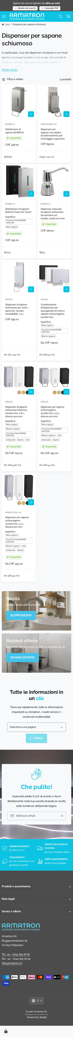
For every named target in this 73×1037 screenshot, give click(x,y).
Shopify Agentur (29, 1014)
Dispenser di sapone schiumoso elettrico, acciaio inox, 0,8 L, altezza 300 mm (16, 412)
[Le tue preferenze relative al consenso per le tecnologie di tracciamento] (6, 1031)
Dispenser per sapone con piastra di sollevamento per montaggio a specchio (53, 134)
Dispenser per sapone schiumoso (29, 24)
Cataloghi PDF (51, 8)
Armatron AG (40, 1011)
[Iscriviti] (62, 816)
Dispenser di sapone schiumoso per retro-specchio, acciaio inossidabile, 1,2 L (16, 309)
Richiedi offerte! (22, 657)
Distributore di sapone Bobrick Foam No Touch (18, 211)
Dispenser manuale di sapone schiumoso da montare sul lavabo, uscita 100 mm (53, 214)
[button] (4, 16)
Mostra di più (9, 69)
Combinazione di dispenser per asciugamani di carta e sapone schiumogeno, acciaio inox (53, 311)
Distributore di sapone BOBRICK (14, 131)
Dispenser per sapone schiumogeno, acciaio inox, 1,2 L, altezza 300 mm (17, 522)
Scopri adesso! (21, 615)
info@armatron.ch (12, 963)
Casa (7, 24)
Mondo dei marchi (27, 8)
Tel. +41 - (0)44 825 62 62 (16, 954)
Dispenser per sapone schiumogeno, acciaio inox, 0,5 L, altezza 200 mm (52, 412)
